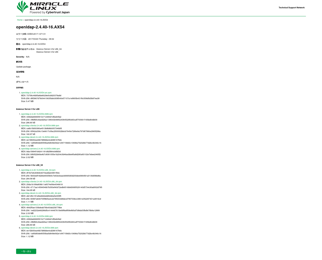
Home (20, 19)
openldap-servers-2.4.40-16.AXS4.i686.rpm (40, 148)
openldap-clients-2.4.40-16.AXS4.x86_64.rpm (41, 181)
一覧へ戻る (26, 251)
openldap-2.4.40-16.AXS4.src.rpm (36, 92)
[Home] (45, 14)
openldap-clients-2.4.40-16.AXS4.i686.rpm (40, 125)
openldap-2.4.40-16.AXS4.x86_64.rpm (38, 169)
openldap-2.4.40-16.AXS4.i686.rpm (37, 113)
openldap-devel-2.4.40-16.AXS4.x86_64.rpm (41, 193)
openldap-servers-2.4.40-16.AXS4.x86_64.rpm (42, 204)
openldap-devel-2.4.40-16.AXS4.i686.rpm (39, 137)
